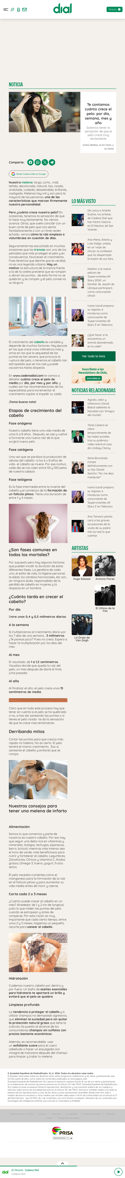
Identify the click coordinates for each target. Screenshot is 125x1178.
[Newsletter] (24, 9)
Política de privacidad (92, 1114)
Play (118, 1172)
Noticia (16, 84)
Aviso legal (56, 1114)
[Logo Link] (62, 8)
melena (27, 182)
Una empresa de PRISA (62, 1130)
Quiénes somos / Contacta (22, 1114)
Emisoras (42, 1114)
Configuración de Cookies (68, 1118)
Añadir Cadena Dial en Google (31, 174)
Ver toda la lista (93, 356)
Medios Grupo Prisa (62, 1138)
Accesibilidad (71, 1114)
